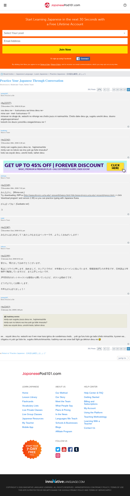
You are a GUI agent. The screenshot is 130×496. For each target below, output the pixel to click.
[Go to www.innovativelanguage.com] (65, 481)
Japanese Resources (32, 418)
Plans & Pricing (63, 410)
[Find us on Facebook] (70, 449)
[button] (125, 5)
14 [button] (114, 89)
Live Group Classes (32, 414)
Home (25, 393)
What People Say (64, 405)
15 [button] (117, 89)
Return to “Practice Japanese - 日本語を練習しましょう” (24, 353)
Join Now (65, 49)
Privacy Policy (56, 64)
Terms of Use (45, 64)
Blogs (58, 427)
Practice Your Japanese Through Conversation (31, 80)
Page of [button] (99, 89)
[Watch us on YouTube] (64, 449)
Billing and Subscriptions (91, 402)
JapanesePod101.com (84, 487)
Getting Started (91, 397)
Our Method (61, 393)
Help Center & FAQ (93, 393)
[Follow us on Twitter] (57, 449)
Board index (8, 74)
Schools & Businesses (66, 423)
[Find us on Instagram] (57, 455)
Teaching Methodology (95, 417)
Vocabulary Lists (30, 405)
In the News (61, 414)
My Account (90, 408)
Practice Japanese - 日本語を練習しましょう (68, 74)
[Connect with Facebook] (83, 58)
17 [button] (125, 89)
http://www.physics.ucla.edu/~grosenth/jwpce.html (47, 195)
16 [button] (121, 89)
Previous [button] (104, 89)
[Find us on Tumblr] (76, 449)
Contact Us (89, 428)
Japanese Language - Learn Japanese (32, 74)
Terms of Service (97, 490)
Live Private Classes (32, 410)
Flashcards (27, 401)
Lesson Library (29, 397)
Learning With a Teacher (92, 422)
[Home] (62, 8)
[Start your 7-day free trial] (32, 449)
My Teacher (28, 423)
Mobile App (27, 427)
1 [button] (108, 89)
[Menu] (5, 5)
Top (128, 126)
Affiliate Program (63, 431)
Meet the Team (63, 401)
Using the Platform (93, 412)
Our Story (60, 397)
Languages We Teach (66, 418)
